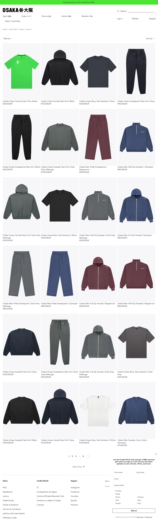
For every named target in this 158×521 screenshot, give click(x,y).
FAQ (4, 487)
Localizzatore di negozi (47, 492)
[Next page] (88, 456)
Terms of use (149, 517)
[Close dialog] (156, 454)
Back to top (77, 467)
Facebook (75, 492)
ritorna (6, 496)
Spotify (74, 500)
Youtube (74, 496)
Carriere (40, 505)
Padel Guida (8, 500)
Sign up (134, 511)
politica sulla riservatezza (14, 513)
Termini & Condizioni (12, 509)
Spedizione (7, 492)
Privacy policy (140, 517)
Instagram (75, 487)
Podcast (74, 505)
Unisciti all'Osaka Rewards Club (50, 496)
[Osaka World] (18, 10)
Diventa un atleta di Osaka (49, 500)
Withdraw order (10, 517)
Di (38, 487)
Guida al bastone (10, 505)
